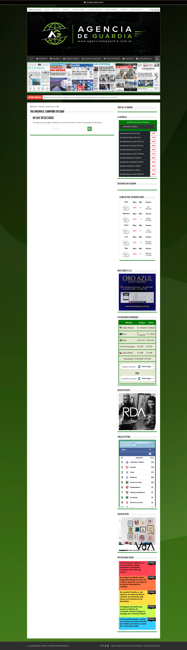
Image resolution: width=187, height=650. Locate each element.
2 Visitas (151, 577)
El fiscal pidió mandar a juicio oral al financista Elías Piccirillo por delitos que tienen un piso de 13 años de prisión (133, 622)
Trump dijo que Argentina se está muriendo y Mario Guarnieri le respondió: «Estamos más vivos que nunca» (132, 567)
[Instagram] (153, 9)
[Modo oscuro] (157, 59)
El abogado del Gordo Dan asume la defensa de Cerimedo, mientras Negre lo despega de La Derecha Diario (133, 610)
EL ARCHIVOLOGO (136, 10)
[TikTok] (156, 9)
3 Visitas (151, 563)
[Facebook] (151, 9)
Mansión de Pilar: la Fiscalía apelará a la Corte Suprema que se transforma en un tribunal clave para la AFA (80, 97)
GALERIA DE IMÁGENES (95, 10)
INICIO (47, 10)
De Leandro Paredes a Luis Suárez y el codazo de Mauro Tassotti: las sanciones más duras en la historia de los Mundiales (132, 596)
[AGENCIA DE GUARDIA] (93, 34)
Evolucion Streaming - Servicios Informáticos (143, 646)
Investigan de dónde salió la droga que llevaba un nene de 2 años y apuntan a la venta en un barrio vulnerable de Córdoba (133, 582)
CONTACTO (123, 10)
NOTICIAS (55, 10)
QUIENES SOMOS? (78, 10)
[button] (156, 77)
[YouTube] (158, 9)
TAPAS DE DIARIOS (111, 10)
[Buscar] (89, 129)
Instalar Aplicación (94, 2)
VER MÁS (66, 10)
